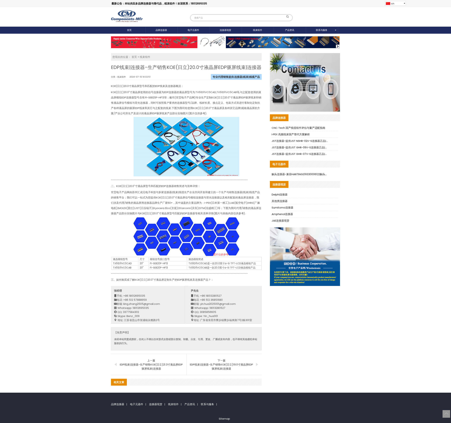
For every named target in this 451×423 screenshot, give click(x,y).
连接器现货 (225, 30)
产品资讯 (289, 30)
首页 (129, 30)
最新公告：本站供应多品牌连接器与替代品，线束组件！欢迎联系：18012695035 (159, 3)
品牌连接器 (161, 30)
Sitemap (224, 419)
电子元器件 (193, 30)
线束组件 (257, 30)
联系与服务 (321, 30)
